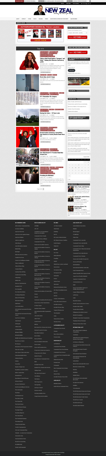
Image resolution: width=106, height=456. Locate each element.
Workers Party (57, 321)
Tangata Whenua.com (59, 310)
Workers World (38, 390)
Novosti (55, 371)
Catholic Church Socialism (74, 109)
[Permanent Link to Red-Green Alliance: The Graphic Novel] (71, 209)
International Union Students (79, 353)
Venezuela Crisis (19, 435)
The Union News (19, 415)
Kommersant (57, 362)
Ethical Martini (57, 255)
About (17, 18)
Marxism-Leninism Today (79, 366)
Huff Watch (17, 303)
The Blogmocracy (19, 395)
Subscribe (68, 3)
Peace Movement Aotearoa (60, 301)
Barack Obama (54, 51)
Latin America (44, 167)
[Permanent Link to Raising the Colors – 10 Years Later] (27, 117)
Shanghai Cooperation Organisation (81, 317)
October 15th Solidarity (59, 298)
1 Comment (52, 115)
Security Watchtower (20, 384)
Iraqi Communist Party (78, 270)
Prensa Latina (57, 337)
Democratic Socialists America (41, 244)
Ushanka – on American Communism (23, 432)
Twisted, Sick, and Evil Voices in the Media (77, 104)
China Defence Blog (19, 266)
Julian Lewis (18, 326)
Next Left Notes (38, 338)
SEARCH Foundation (77, 315)
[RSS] (88, 3)
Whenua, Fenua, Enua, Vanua (79, 323)
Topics (34, 18)
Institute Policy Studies (39, 308)
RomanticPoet (18, 375)
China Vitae (75, 237)
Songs (49, 74)
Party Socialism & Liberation (41, 341)
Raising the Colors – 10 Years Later (50, 113)
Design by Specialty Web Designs (53, 454)
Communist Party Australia (79, 240)
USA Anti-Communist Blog (21, 430)
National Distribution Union (60, 287)
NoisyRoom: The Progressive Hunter (23, 346)
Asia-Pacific (44, 109)
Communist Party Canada (40, 236)
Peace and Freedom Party (40, 347)
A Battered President (73, 111)
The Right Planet (19, 410)
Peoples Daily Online (78, 306)
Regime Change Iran (20, 366)
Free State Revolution (20, 291)
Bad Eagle (17, 251)
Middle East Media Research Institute (24, 338)
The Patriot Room (19, 404)
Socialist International (78, 382)
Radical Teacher (38, 356)
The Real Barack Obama (20, 407)
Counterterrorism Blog (20, 274)
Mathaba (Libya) (57, 383)
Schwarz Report (19, 381)
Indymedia (56, 275)
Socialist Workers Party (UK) (60, 376)
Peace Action (37, 344)
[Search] (90, 3)
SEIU (35, 361)
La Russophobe (18, 329)
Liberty (62, 92)
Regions (41, 18)
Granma (55, 331)
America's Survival (19, 231)
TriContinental (76, 388)
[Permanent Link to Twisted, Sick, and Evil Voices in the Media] (71, 199)
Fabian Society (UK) (58, 359)
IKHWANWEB (76, 264)
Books (62, 3)
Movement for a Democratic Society (42, 327)
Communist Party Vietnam (79, 256)
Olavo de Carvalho (19, 349)
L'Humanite (56, 365)
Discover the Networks (20, 283)
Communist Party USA (39, 241)
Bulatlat (75, 228)
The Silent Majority (19, 412)
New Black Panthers (39, 333)
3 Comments (52, 98)
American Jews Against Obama (22, 234)
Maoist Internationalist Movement (81, 363)
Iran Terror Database (20, 317)
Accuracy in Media (19, 228)
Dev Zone (56, 252)
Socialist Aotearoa (58, 304)
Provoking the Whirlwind (46, 175)
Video (55, 74)
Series (46, 18)
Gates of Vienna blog (20, 297)
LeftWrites (75, 295)
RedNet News (76, 375)
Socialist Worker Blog (59, 307)
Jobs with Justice (38, 315)
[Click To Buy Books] (41, 41)
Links (74, 297)
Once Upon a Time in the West (22, 352)
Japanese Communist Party (79, 279)
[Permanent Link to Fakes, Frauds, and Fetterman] (71, 189)
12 (75, 167)
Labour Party (57, 281)
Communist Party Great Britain (61, 349)
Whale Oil (56, 246)
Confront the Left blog (20, 271)
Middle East (44, 53)
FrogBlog (56, 258)
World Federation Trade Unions (80, 397)
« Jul (69, 179)
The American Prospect (40, 373)
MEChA (36, 324)
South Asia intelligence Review (22, 387)
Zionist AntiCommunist (20, 447)
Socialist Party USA (38, 364)
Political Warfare (19, 358)
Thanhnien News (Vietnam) (79, 320)
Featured (43, 74)
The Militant (37, 376)
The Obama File (18, 401)
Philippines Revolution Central (80, 312)
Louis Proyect (37, 321)
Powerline (17, 363)
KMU (74, 284)
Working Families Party (39, 393)
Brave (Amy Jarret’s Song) (47, 77)
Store (29, 18)
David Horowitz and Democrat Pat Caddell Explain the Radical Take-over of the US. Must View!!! (79, 139)
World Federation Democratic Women (82, 391)
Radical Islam (53, 53)
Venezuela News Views (20, 438)
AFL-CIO (36, 228)
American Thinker (19, 237)
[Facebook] (83, 3)
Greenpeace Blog (58, 269)
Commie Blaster (19, 269)
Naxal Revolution (77, 300)
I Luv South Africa (19, 306)
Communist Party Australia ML (80, 243)
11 (72, 167)
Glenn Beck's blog (19, 300)
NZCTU (55, 293)
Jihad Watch (18, 320)
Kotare (55, 278)
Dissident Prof (18, 286)
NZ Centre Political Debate (60, 237)
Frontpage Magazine (20, 294)
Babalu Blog (18, 248)
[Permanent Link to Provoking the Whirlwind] (27, 175)
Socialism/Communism (47, 54)
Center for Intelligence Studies (22, 260)
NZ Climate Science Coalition (60, 240)
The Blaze (17, 392)
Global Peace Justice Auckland (61, 264)
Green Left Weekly (77, 261)
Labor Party (37, 318)
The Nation (37, 379)
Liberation (56, 284)
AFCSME (36, 225)
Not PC (55, 234)
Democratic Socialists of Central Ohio (43, 291)
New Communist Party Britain (61, 368)
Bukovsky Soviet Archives (21, 254)
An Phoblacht (57, 343)
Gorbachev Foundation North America (43, 299)
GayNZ (55, 261)
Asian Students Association (79, 225)
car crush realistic (72, 148)
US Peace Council (38, 387)
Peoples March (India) (78, 309)
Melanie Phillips (19, 332)
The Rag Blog (37, 384)
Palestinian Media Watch (20, 355)
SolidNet (75, 385)
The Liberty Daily (19, 398)
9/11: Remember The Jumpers (48, 96)
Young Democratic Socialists (41, 396)
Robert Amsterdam (19, 372)
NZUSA (55, 295)
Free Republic (18, 289)
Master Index (74, 18)
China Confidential (19, 263)
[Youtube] (86, 3)
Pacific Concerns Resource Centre (81, 303)
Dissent (36, 297)
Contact (24, 18)
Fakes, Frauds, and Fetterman (74, 101)
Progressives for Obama (40, 353)
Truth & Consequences (20, 427)
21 (81, 170)
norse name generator (73, 137)
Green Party (56, 267)
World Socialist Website (78, 405)
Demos (36, 294)
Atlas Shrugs (18, 243)
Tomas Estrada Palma (20, 424)
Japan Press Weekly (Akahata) (80, 276)
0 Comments (84, 188)
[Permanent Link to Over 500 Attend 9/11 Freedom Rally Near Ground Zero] (27, 157)
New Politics (37, 335)
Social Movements (46, 170)
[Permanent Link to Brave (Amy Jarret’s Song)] (27, 82)
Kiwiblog (56, 231)
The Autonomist (18, 389)
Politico (17, 361)
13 (78, 167)
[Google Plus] (85, 3)
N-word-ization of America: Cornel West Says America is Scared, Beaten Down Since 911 (52, 134)
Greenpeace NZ (57, 272)
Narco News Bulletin (58, 334)
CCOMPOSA (76, 234)
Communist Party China (78, 246)
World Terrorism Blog (20, 441)
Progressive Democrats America (42, 350)
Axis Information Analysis (21, 246)
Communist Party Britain (59, 346)
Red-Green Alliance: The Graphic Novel (77, 106)
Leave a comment (53, 138)
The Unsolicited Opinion (20, 418)
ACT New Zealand (58, 225)
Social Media (76, 3)
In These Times (38, 305)
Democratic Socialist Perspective (81, 259)
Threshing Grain (19, 421)
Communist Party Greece (59, 352)
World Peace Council (78, 399)
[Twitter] (81, 3)
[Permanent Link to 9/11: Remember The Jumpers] (27, 98)
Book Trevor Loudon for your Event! (59, 18)
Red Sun (75, 369)
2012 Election (44, 51)
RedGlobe (75, 372)
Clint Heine (56, 228)
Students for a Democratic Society (42, 367)
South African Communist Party (61, 386)
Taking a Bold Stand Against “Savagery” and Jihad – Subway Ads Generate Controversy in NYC (52, 60)
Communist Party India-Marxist (80, 253)
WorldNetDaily (18, 444)
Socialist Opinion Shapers (48, 56)
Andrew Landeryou (19, 240)
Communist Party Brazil (59, 328)
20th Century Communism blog (22, 225)
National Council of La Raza (40, 330)
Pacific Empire (57, 243)
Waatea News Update (59, 318)
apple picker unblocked (73, 143)
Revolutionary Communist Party (41, 358)
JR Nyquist (17, 323)
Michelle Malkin (19, 335)
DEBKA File (17, 280)
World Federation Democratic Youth (81, 394)
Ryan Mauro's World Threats (21, 378)
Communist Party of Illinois (40, 238)
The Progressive (38, 381)
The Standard (57, 313)
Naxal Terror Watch (19, 341)
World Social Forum (77, 402)
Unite (55, 315)
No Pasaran (17, 343)
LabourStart (76, 360)
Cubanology (18, 277)
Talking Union (37, 370)
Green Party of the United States (42, 302)
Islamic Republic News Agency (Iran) (81, 273)
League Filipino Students (79, 292)
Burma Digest (76, 231)
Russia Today (57, 373)
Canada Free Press (19, 257)
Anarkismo (75, 334)
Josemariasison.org (77, 282)
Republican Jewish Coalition (21, 369)
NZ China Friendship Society (60, 290)
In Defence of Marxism (78, 342)
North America (45, 94)
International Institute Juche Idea (81, 267)
